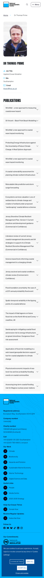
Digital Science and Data (18, 479)
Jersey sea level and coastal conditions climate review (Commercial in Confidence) (20, 275)
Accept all (22, 568)
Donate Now (13, 509)
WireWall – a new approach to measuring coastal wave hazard (21, 109)
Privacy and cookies (22, 573)
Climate (12, 451)
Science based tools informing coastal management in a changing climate (20, 260)
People (11, 487)
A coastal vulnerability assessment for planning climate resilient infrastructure (20, 173)
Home (5, 15)
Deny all (30, 562)
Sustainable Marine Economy (20, 468)
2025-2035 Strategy (16, 498)
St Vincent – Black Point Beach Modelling (21, 120)
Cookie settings (17, 562)
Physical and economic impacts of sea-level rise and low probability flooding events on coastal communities (20, 371)
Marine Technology (16, 473)
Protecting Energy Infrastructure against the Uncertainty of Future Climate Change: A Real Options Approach (21, 146)
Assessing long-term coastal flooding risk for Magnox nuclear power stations (20, 386)
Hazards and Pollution (17, 462)
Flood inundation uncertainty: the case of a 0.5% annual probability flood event (21, 289)
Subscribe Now (14, 518)
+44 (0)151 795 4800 (11, 442)
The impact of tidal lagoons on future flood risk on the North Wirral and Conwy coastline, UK (21, 316)
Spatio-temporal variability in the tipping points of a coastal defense (21, 302)
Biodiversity (13, 456)
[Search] (27, 4)
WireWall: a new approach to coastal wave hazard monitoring (19, 132)
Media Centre (14, 493)
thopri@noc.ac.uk (10, 88)
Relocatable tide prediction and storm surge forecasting (20, 186)
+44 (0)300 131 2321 (11, 440)
